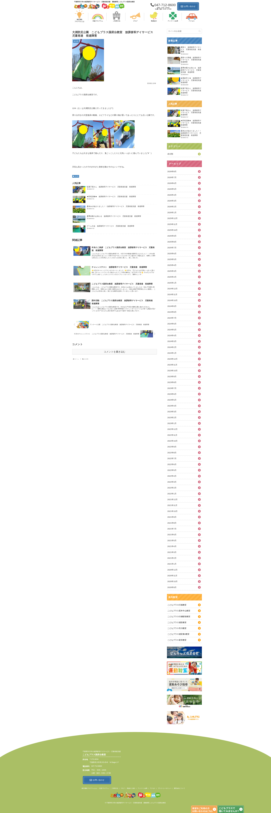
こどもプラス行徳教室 (176, 605)
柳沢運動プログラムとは (89, 788)
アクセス (152, 788)
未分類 (76, 176)
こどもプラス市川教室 (176, 628)
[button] (200, 31)
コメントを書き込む (114, 351)
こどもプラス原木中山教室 (178, 611)
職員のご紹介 (131, 788)
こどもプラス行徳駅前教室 (178, 616)
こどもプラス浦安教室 (176, 622)
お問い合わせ (189, 6)
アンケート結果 (142, 788)
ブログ (123, 788)
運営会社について (179, 788)
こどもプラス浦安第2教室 (178, 634)
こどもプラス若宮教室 (176, 640)
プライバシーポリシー (164, 788)
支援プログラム (104, 788)
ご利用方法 (114, 788)
